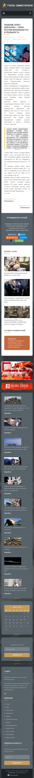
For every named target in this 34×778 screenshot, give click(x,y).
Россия (8, 704)
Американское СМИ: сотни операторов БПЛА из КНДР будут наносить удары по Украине (15, 322)
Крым (7, 707)
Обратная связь (10, 737)
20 (17, 623)
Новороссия (9, 713)
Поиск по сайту (10, 731)
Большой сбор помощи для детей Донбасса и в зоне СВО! (15, 274)
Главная (8, 722)
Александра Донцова (20, 39)
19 (13, 623)
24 (6, 626)
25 (10, 626)
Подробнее (7, 413)
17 (6, 623)
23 (28, 623)
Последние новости (11, 725)
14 (21, 620)
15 (24, 620)
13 (17, 620)
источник (7, 193)
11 (10, 620)
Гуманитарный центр (11, 719)
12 (13, 620)
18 (10, 623)
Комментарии (10, 734)
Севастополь (9, 710)
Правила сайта (10, 728)
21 (21, 623)
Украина (8, 716)
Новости (21, 37)
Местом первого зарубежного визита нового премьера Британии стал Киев (17, 300)
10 (6, 620)
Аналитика (7, 39)
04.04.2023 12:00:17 (9, 37)
